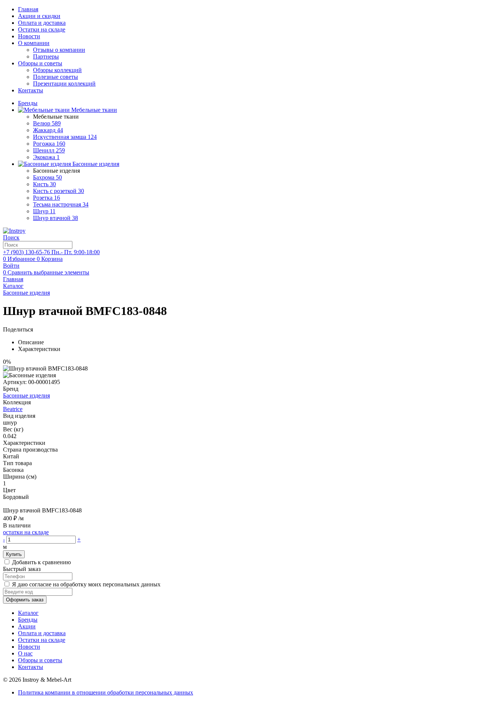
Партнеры (46, 56)
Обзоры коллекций (57, 70)
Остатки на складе (41, 29)
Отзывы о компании (59, 50)
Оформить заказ (25, 600)
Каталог (28, 613)
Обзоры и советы (40, 63)
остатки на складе (26, 532)
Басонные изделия (26, 395)
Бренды (28, 619)
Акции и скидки (39, 16)
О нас (25, 653)
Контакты (30, 90)
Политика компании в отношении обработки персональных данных (105, 692)
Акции (27, 626)
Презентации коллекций (64, 83)
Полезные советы (55, 77)
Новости (29, 36)
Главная (28, 9)
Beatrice (12, 409)
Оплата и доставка (42, 23)
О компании (34, 43)
